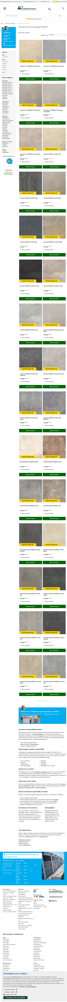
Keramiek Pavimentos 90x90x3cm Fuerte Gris (30, 638)
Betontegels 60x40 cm (7, 85)
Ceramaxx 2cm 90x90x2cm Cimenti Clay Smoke (30, 154)
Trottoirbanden (5, 108)
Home (2, 23)
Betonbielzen (5, 103)
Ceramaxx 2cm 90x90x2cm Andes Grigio (54, 66)
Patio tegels (5, 127)
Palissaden (4, 109)
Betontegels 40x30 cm (7, 88)
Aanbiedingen (5, 152)
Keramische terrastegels (10, 23)
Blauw (5, 65)
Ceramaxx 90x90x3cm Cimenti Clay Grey (53, 373)
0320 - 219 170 (39, 714)
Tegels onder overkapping (25, 925)
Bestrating (4, 116)
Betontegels (5, 80)
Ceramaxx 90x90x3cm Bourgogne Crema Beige (54, 330)
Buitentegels (5, 130)
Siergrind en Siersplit (7, 141)
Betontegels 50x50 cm (7, 84)
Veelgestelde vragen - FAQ (10, 904)
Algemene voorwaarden (9, 899)
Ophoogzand (5, 143)
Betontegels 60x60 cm (7, 82)
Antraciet (6, 61)
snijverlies (56, 799)
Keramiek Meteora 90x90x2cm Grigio (29, 505)
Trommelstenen (5, 119)
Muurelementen (7, 963)
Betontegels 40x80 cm (7, 87)
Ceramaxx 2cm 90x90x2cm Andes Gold (30, 66)
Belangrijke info (22, 892)
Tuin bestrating (5, 132)
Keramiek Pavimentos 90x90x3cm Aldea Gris (30, 594)
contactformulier (43, 836)
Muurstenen (5, 104)
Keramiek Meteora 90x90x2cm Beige (29, 461)
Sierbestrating (5, 135)
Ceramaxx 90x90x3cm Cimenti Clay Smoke (29, 418)
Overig (3, 149)
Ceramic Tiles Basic (41, 787)
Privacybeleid (21, 894)
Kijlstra (15, 1)
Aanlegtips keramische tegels (25, 899)
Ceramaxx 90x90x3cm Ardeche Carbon (29, 286)
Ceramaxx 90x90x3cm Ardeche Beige (52, 242)
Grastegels (4, 97)
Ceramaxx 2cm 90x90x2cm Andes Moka (30, 110)
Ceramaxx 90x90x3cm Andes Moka (52, 198)
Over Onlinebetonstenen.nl (10, 891)
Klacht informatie (7, 901)
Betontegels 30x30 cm (7, 90)
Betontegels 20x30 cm (7, 92)
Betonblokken (5, 137)
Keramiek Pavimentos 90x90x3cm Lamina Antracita (53, 638)
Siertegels (5, 949)
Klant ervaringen (7, 910)
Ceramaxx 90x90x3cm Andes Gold (52, 154)
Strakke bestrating (6, 122)
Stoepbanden (5, 113)
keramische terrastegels (41, 772)
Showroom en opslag (8, 892)
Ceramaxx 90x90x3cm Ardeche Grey (29, 330)
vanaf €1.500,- (31, 1)
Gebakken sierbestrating (7, 120)
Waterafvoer (5, 146)
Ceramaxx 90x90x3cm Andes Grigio (29, 198)
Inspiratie (5, 908)
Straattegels (6, 953)
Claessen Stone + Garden (40, 906)
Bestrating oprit (37, 941)
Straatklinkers (37, 949)
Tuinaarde (4, 144)
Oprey (35, 903)
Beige (5, 63)
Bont (5, 67)
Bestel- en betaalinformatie (10, 896)
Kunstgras (4, 150)
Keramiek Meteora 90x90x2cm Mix (52, 505)
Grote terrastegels (6, 138)
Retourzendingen (7, 903)
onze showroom (34, 744)
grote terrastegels (38, 734)
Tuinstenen (36, 953)
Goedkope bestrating (7, 133)
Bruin (5, 69)
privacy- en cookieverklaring (28, 986)
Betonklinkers (5, 117)
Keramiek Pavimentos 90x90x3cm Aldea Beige (54, 550)
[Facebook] (35, 891)
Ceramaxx (21, 787)
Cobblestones (37, 958)
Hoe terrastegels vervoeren (25, 913)
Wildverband (37, 956)
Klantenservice (6, 906)
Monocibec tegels (29, 787)
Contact (5, 894)
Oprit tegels (4, 98)
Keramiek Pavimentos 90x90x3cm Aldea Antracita (30, 550)
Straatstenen (37, 948)
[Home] (27, 8)
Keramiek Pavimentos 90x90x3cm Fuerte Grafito (54, 594)
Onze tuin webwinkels (23, 891)
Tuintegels (4, 128)
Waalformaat (37, 954)
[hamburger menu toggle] (4, 8)
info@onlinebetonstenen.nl (10, 45)
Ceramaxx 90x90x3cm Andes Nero (28, 242)
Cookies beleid (22, 896)
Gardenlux (41, 736)
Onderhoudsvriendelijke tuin (25, 911)
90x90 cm (6, 56)
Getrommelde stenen (39, 960)
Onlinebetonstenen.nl (39, 905)
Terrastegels (5, 124)
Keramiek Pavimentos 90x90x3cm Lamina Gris (54, 682)
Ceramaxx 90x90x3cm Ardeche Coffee (53, 286)
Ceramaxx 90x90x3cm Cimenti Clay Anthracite (29, 374)
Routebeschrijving (7, 873)
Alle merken (37, 908)
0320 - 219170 (9, 41)
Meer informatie (30, 79)
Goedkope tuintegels (39, 968)
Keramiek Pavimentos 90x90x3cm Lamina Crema (30, 682)
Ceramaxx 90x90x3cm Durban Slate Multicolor (52, 418)
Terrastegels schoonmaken (25, 898)
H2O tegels (4, 125)
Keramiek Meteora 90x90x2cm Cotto (53, 461)
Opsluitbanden (5, 101)
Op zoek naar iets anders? (10, 911)
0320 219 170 (30, 836)
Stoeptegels (5, 95)
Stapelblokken (5, 111)
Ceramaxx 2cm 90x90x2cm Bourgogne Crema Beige (53, 111)
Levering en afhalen (8, 898)
